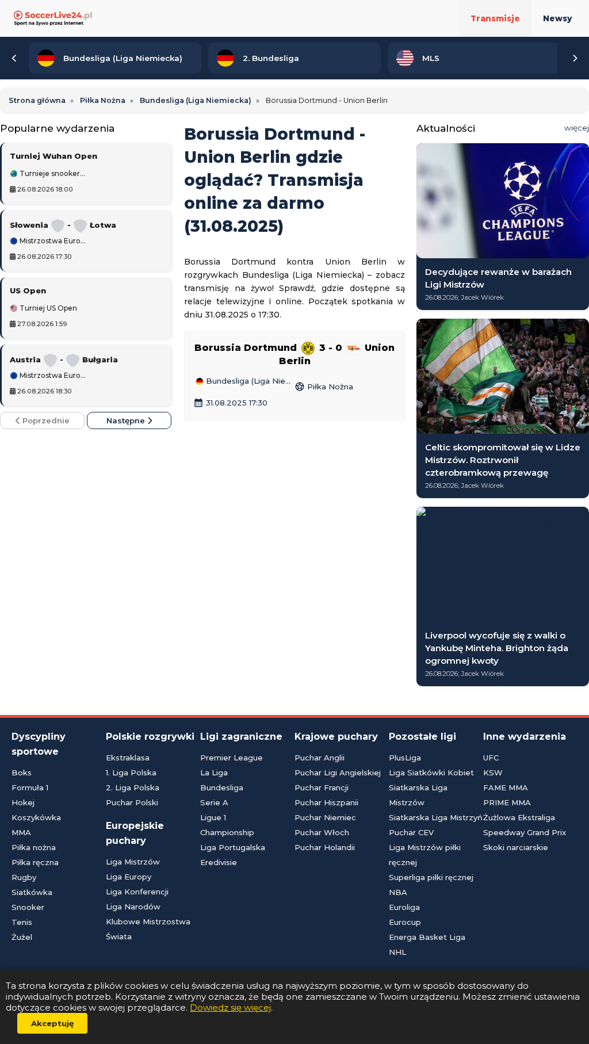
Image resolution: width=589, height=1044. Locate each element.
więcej (576, 127)
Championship (227, 832)
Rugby (24, 877)
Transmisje (495, 18)
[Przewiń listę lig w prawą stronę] (574, 58)
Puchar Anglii (319, 757)
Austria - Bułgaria (64, 359)
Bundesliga (221, 787)
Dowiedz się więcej (230, 1007)
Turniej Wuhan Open (53, 155)
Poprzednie (45, 420)
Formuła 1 (30, 787)
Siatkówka (32, 892)
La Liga (214, 772)
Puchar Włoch (321, 832)
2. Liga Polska (132, 787)
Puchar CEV (411, 832)
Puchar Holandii (324, 847)
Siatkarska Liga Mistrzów (418, 795)
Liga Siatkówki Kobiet (431, 772)
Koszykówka (36, 817)
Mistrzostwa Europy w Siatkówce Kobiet (52, 241)
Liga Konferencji (137, 891)
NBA (398, 892)
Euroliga (404, 907)
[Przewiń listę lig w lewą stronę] (14, 58)
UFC (491, 757)
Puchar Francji (321, 787)
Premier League (231, 757)
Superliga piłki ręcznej (431, 877)
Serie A (214, 802)
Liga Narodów (133, 906)
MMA (21, 832)
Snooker (28, 907)
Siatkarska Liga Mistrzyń (436, 817)
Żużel (22, 937)
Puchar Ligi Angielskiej (337, 772)
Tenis (22, 922)
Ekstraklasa (128, 757)
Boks (22, 772)
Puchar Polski (132, 802)
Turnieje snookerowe (52, 174)
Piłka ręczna (35, 862)
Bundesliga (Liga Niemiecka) (249, 381)
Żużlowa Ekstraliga (519, 817)
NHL (397, 952)
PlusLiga (405, 757)
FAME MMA (505, 787)
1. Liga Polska (131, 772)
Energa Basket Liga (427, 937)
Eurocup (405, 922)
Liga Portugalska (232, 847)
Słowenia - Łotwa (63, 225)
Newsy (557, 18)
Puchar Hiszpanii (326, 802)
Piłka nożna (34, 847)
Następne (126, 420)
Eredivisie (218, 862)
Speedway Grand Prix (524, 832)
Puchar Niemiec (325, 817)
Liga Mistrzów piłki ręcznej (425, 855)
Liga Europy (128, 876)
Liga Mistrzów (133, 861)
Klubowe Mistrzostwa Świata (148, 929)
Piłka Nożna (323, 386)
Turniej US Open (47, 308)
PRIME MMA (507, 802)
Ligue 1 (213, 817)
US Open (28, 290)
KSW (493, 772)
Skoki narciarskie (515, 847)
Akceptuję (52, 1023)
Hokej (23, 802)
